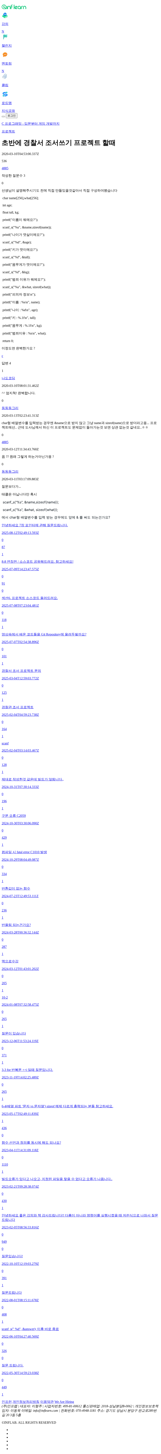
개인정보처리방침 (26, 1402)
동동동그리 (10, 408)
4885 (5, 168)
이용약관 (47, 1402)
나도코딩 (8, 378)
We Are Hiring (64, 1402)
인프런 (7, 1402)
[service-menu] (3, 116)
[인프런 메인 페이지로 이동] (80, 7)
